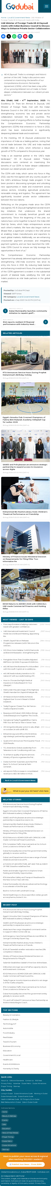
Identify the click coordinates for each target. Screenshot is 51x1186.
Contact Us (29, 1080)
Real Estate (8, 1037)
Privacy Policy (6, 1083)
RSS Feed (38, 1080)
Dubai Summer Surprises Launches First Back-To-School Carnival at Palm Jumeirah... (20, 764)
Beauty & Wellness (9, 1116)
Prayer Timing (6, 1086)
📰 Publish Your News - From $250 (25, 1164)
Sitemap (16, 1086)
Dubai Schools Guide (9, 1096)
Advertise (16, 1083)
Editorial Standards (17, 1080)
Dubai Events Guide (25, 1096)
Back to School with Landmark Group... (19, 891)
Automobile (8, 1028)
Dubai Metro (26, 1083)
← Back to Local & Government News (19, 780)
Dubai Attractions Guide (23, 1093)
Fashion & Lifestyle (10, 1019)
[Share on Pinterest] (25, 36)
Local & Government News (19, 18)
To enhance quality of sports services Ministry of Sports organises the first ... (19, 756)
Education (7, 1051)
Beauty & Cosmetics (11, 1015)
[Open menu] (46, 6)
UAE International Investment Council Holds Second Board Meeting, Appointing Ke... (21, 633)
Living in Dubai (7, 1093)
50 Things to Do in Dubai (29, 1099)
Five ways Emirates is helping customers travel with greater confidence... (20, 625)
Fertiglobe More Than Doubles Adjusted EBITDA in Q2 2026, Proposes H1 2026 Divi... (21, 661)
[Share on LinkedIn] (20, 36)
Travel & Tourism (9, 1042)
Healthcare (8, 1060)
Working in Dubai (40, 1093)
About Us (4, 1080)
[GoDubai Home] (20, 6)
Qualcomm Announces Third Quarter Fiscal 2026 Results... (21, 742)
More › (45, 799)
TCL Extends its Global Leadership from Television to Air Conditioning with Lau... (19, 749)
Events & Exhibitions (11, 1064)
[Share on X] (9, 36)
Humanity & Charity (11, 1069)
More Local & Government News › (32, 336)
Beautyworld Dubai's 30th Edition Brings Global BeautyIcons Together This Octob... (21, 714)
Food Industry (9, 1033)
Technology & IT (9, 1024)
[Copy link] (31, 36)
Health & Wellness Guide (10, 1099)
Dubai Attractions (39, 1083)
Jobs (4, 1124)
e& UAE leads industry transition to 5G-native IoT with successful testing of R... (19, 674)
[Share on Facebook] (3, 36)
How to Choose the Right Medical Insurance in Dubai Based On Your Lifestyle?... (17, 682)
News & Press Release (10, 1133)
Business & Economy (11, 1046)
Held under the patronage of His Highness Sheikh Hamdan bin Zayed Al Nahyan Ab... (21, 691)
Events (4, 1120)
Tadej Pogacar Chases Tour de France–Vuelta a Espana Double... (19, 707)
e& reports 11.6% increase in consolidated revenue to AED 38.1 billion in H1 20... (20, 772)
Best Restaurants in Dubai (11, 1102)
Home (3, 18)
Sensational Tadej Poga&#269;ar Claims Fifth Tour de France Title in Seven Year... (20, 721)
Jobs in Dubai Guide (29, 1102)
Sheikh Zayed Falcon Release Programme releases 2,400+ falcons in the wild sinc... (21, 643)
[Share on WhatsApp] (14, 36)
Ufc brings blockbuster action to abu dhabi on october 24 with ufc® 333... (21, 728)
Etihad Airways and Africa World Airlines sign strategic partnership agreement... (20, 735)
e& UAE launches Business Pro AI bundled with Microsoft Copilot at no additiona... (20, 667)
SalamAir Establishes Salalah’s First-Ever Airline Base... (25, 963)
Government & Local (11, 1055)
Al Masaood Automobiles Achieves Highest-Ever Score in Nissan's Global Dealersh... (19, 699)
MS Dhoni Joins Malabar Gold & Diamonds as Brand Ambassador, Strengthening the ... (21, 652)
